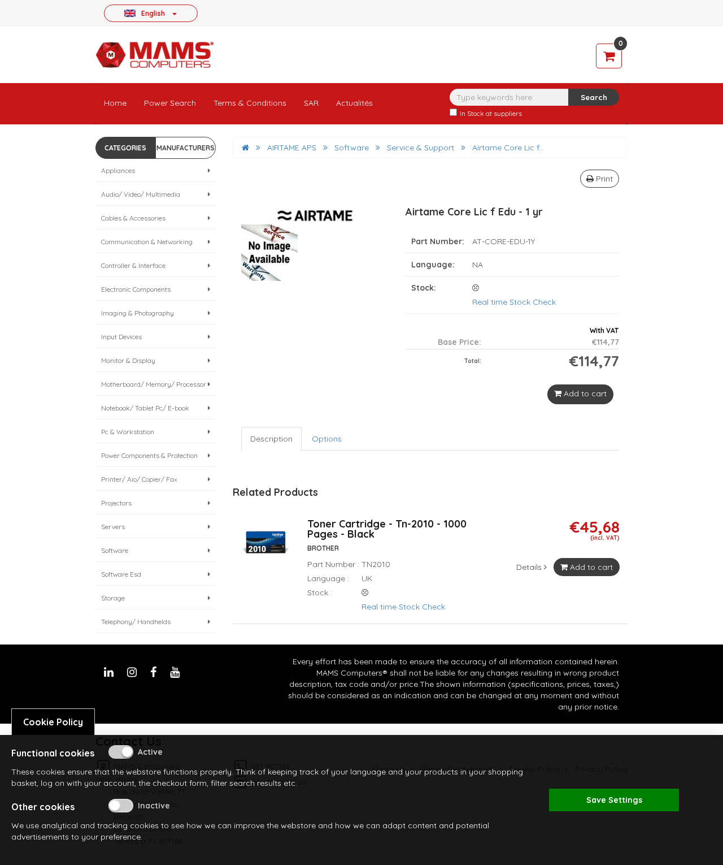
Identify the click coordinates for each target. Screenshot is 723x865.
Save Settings (614, 800)
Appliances (118, 170)
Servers (113, 526)
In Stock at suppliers (491, 113)
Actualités (354, 103)
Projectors (116, 503)
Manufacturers (185, 148)
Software (114, 550)
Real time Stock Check (514, 302)
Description (271, 439)
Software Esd (121, 574)
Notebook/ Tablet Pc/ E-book (145, 408)
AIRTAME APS (291, 147)
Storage (113, 598)
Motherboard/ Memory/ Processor (153, 384)
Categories (125, 148)
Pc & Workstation (127, 431)
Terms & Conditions (250, 103)
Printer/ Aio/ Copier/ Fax (139, 479)
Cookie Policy (53, 722)
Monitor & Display (128, 360)
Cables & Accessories (133, 218)
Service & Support (420, 147)
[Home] (245, 147)
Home (115, 103)
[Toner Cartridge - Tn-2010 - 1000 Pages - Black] (265, 548)
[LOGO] (154, 55)
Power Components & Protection (149, 455)
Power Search (170, 103)
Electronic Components (136, 289)
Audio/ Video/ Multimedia (140, 194)
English (153, 13)
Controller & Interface (133, 265)
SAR (311, 103)
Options (327, 439)
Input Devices (121, 336)
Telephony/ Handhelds (136, 621)
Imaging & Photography (137, 313)
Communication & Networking (147, 241)
